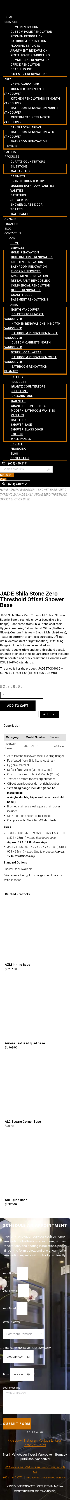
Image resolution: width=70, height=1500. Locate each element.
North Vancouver (24, 84)
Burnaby (61, 1454)
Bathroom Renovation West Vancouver (30, 134)
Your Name (10, 1273)
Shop (14, 489)
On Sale (10, 219)
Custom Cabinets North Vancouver (27, 120)
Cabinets (17, 176)
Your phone (10, 1291)
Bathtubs (18, 195)
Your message (11, 1387)
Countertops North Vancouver (24, 91)
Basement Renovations (29, 74)
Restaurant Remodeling (30, 55)
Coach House (21, 69)
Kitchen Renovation (26, 36)
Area (7, 79)
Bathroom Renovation (28, 41)
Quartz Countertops (27, 161)
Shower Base (20, 200)
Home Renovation (24, 27)
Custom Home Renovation (31, 31)
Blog (7, 228)
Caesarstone (21, 171)
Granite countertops (28, 181)
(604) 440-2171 (12, 1477)
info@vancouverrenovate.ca (46, 1477)
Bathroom (27, 489)
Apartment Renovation (29, 50)
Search (49, 469)
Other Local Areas (25, 127)
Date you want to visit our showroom (27, 1348)
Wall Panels (20, 214)
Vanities (17, 190)
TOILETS (16, 209)
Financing (11, 224)
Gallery (10, 152)
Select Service (11, 1321)
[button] (35, 238)
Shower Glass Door (26, 204)
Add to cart (17, 706)
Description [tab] (12, 725)
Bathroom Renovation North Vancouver (31, 110)
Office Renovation (25, 64)
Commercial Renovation (30, 60)
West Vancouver (41, 1454)
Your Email (10, 1308)
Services (11, 22)
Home (8, 17)
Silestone (19, 166)
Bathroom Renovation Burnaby (25, 144)
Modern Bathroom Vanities (32, 185)
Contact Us (12, 233)
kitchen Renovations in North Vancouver (32, 101)
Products (11, 156)
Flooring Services (25, 45)
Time (6, 1374)
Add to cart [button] (12, 977)
